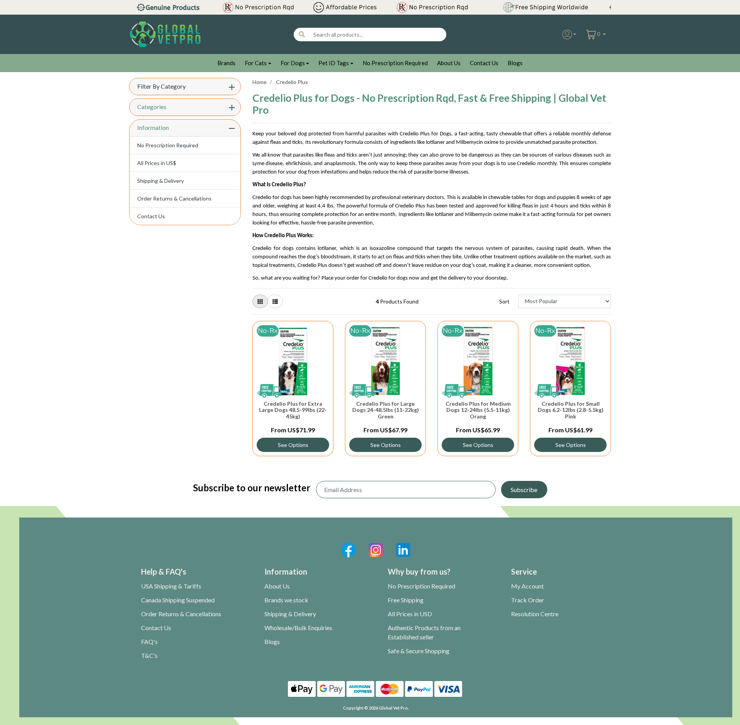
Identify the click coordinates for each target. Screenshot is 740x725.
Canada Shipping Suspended (178, 600)
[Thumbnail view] (260, 301)
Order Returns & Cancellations (174, 198)
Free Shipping (406, 600)
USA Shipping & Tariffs (171, 586)
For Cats (256, 62)
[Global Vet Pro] (165, 33)
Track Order (527, 600)
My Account (527, 586)
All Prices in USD (410, 613)
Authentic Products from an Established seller (424, 632)
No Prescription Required (395, 62)
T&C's (149, 655)
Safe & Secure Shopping (418, 650)
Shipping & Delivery (160, 180)
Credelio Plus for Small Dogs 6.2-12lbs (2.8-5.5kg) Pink (571, 410)
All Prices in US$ (156, 163)
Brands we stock (286, 600)
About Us (449, 62)
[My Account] (569, 34)
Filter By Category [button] (161, 86)
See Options (293, 445)
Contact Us (484, 62)
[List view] (275, 301)
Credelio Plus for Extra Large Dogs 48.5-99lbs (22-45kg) (293, 410)
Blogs (515, 62)
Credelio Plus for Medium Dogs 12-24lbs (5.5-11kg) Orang (478, 410)
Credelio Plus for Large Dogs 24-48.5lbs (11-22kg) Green (385, 410)
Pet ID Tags (333, 62)
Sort (504, 301)
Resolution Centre (534, 613)
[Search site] (302, 34)
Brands (226, 62)
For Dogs (293, 62)
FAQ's (149, 641)
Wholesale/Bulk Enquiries (298, 627)
